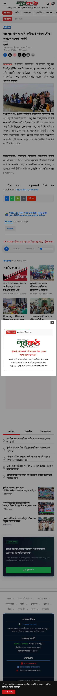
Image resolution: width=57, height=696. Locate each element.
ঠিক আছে (8, 691)
